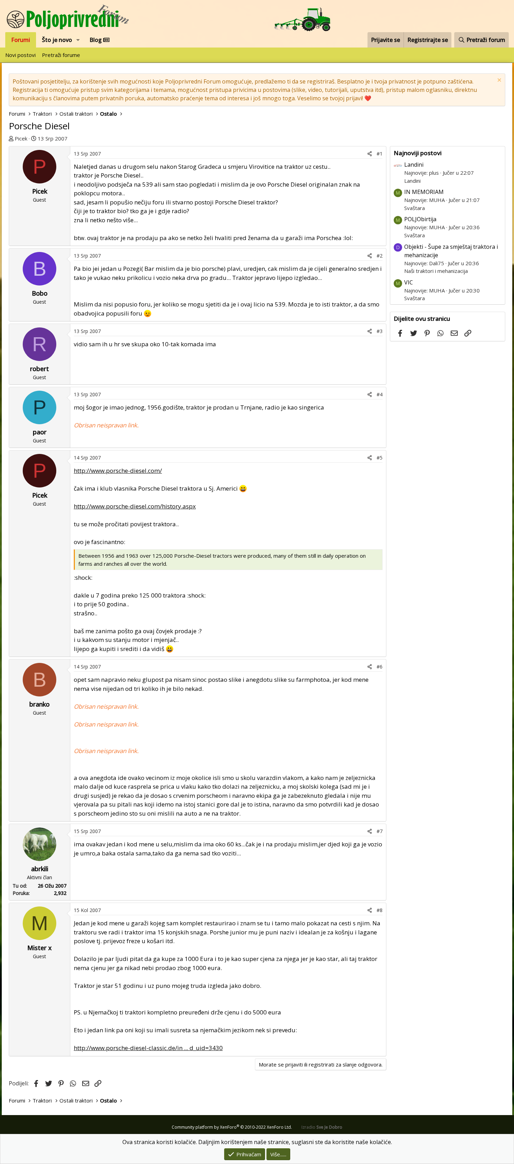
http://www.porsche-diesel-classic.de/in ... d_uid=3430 (148, 1048)
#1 (380, 153)
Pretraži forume (61, 54)
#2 (380, 255)
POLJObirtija (420, 219)
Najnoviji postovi (418, 153)
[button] (78, 40)
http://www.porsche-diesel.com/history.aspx (135, 506)
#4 (380, 394)
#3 (380, 331)
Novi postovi (20, 54)
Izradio (321, 1127)
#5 (380, 457)
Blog (96, 40)
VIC (408, 282)
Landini (413, 164)
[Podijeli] (369, 153)
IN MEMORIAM (424, 192)
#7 (380, 831)
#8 (380, 910)
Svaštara (414, 207)
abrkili (39, 869)
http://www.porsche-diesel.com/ (118, 471)
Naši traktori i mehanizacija (436, 270)
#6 (380, 666)
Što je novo (57, 40)
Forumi (20, 40)
